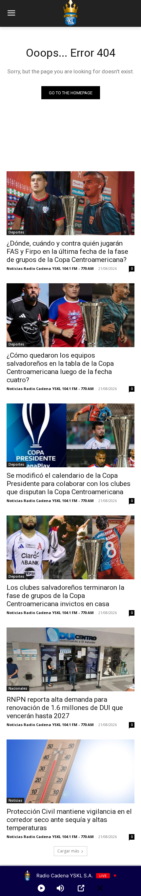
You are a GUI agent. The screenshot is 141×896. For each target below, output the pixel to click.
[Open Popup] (81, 888)
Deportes (16, 232)
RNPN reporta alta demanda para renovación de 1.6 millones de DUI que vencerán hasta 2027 (65, 708)
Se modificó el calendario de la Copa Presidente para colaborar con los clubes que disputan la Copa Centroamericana (69, 484)
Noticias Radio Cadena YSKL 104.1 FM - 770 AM (50, 268)
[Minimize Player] (100, 888)
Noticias (15, 800)
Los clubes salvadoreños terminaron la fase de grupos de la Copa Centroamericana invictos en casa (65, 596)
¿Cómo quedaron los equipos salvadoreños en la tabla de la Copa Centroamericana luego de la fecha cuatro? (60, 367)
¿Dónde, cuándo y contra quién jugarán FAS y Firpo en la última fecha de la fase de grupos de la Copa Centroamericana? (67, 251)
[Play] (41, 888)
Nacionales (18, 688)
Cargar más (68, 851)
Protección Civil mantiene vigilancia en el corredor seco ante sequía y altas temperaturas (69, 820)
